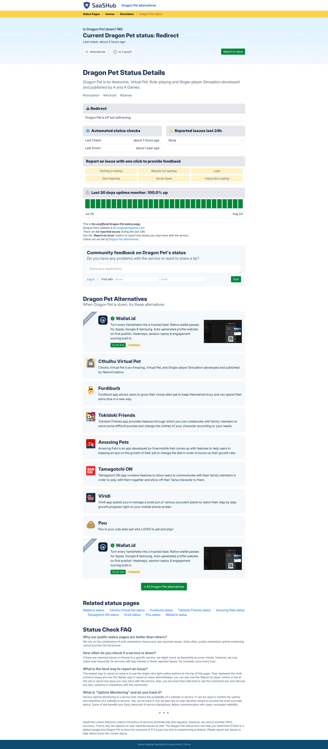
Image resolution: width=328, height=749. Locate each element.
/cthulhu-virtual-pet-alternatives (108, 357)
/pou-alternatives (98, 518)
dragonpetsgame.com (130, 227)
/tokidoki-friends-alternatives (107, 411)
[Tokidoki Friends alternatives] (90, 416)
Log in (91, 279)
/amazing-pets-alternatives (105, 438)
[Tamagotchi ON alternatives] (90, 470)
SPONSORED (89, 317)
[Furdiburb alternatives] (90, 389)
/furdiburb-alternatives (102, 384)
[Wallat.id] (102, 320)
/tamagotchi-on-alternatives (106, 465)
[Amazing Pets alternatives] (90, 443)
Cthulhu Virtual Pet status (127, 610)
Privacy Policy (174, 744)
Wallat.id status (93, 610)
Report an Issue (233, 51)
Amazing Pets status (230, 610)
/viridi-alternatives (99, 491)
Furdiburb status (161, 610)
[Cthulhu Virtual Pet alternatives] (90, 362)
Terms (187, 744)
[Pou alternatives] (90, 524)
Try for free (118, 345)
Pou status (153, 615)
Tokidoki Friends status (194, 610)
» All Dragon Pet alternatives (164, 586)
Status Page (144, 744)
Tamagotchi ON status (103, 615)
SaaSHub (159, 744)
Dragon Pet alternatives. (124, 239)
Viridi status (132, 615)
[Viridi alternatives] (90, 497)
